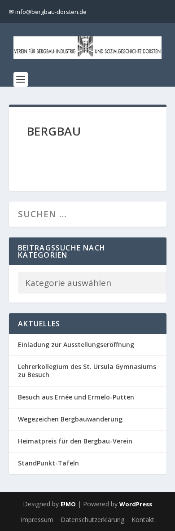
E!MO (68, 504)
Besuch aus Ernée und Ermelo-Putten (76, 397)
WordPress (135, 504)
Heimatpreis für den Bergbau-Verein (75, 441)
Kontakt (142, 519)
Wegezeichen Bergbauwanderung (70, 419)
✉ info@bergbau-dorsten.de (48, 12)
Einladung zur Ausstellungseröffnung (76, 344)
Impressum (37, 519)
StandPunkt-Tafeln (48, 463)
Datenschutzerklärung (92, 519)
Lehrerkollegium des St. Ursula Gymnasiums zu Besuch (87, 370)
